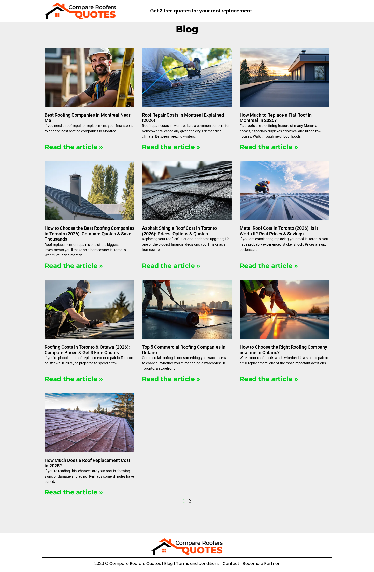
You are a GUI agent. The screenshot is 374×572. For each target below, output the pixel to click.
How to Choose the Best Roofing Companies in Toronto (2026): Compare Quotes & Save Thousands (89, 233)
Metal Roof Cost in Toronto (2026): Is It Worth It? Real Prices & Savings (279, 230)
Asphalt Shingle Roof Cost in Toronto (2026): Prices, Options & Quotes (179, 230)
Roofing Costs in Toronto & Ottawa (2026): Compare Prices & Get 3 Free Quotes (87, 349)
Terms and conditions (197, 563)
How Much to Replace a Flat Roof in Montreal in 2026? (276, 117)
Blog (168, 563)
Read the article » (74, 147)
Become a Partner (261, 563)
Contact (231, 563)
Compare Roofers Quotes (135, 563)
